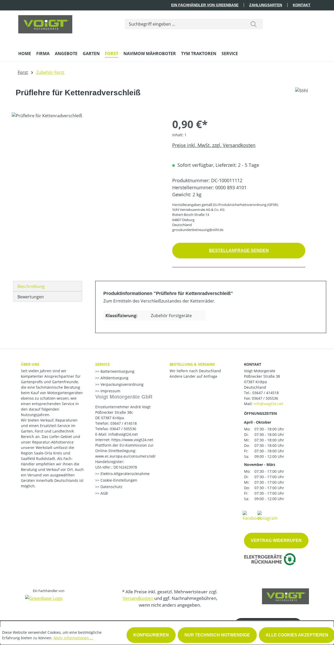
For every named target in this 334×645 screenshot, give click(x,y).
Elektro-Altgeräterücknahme (124, 473)
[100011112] (87, 169)
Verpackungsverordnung (121, 384)
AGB (103, 493)
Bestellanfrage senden (239, 250)
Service (102, 364)
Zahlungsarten (265, 5)
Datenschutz (110, 486)
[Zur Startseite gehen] (45, 23)
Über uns (30, 364)
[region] (87, 169)
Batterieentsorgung (116, 371)
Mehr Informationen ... (73, 637)
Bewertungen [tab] (30, 297)
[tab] (47, 286)
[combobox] (184, 24)
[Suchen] (253, 24)
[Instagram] (268, 515)
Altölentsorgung (113, 377)
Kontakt (302, 5)
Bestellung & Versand (192, 364)
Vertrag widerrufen (276, 540)
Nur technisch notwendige (217, 635)
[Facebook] (252, 515)
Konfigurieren (151, 635)
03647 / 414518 (265, 392)
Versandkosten (138, 598)
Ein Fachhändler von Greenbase (204, 5)
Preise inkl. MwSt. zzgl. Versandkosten (213, 145)
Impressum (109, 390)
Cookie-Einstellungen (118, 480)
